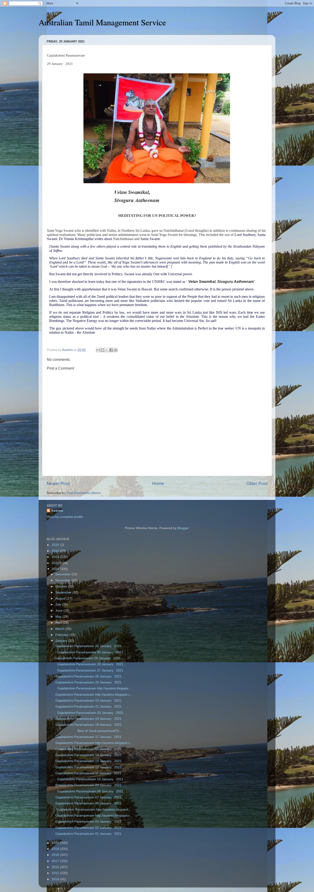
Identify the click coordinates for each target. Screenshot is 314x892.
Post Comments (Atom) (84, 493)
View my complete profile (65, 517)
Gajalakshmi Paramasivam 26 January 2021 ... (89, 676)
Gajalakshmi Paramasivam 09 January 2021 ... (90, 785)
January (61, 640)
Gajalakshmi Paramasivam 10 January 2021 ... (91, 779)
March (60, 629)
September (63, 592)
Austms (57, 510)
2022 (56, 563)
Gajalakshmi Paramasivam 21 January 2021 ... (91, 706)
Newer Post (58, 483)
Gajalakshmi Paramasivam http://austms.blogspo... (92, 688)
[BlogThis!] (102, 350)
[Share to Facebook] (111, 350)
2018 (56, 855)
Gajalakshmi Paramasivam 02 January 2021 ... (91, 827)
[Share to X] (107, 350)
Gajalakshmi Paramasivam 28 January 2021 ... (90, 664)
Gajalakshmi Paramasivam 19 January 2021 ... (91, 718)
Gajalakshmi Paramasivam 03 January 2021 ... (91, 821)
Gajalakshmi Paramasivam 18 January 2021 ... (91, 724)
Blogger (182, 528)
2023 (56, 557)
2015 (56, 873)
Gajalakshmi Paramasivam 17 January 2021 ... (89, 737)
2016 (56, 867)
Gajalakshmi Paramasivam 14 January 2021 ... (91, 755)
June (59, 610)
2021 (56, 569)
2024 (56, 551)
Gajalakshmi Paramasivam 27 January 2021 (89, 670)
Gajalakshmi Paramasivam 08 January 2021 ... (90, 791)
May (59, 616)
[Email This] (98, 350)
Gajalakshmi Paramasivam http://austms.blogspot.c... (93, 694)
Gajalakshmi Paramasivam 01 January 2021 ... (90, 833)
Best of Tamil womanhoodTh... (88, 731)
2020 (56, 843)
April (59, 622)
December (63, 574)
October (61, 586)
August (60, 598)
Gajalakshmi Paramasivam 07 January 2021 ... (90, 797)
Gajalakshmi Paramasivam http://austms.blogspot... (92, 809)
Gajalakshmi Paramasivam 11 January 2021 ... (90, 773)
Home (158, 483)
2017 (56, 861)
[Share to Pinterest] (115, 350)
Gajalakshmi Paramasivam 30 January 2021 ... (91, 652)
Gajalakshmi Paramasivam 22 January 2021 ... (91, 700)
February (62, 635)
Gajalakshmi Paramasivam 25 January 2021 (89, 682)
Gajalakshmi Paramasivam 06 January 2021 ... (91, 803)
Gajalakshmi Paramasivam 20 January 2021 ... (91, 712)
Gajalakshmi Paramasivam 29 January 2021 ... (89, 658)
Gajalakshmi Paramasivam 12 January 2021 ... (91, 767)
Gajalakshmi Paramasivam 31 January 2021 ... (91, 646)
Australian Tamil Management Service (102, 22)
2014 (56, 879)
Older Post (256, 483)
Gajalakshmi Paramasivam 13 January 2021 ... (90, 761)
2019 (56, 849)
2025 (56, 545)
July (58, 604)
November (63, 580)
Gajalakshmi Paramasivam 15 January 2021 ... (91, 749)
